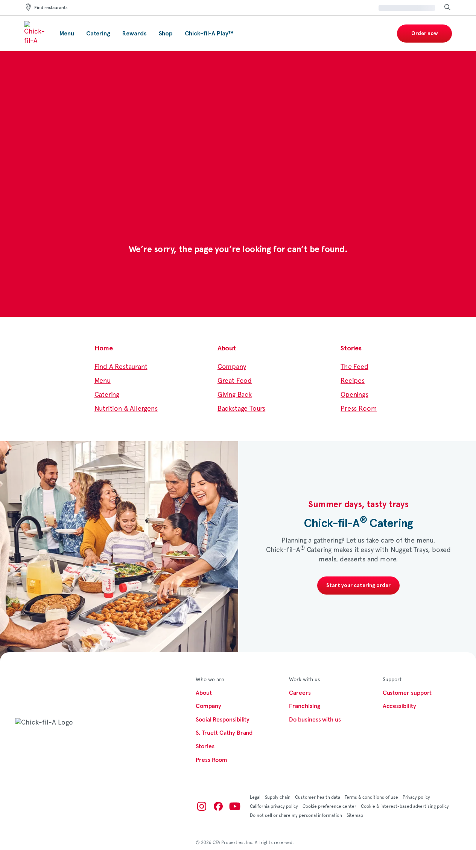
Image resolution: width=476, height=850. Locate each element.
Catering (107, 394)
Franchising (304, 706)
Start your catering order (358, 585)
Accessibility (399, 706)
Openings (354, 394)
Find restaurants (50, 8)
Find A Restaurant (121, 367)
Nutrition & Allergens (126, 408)
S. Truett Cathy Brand (224, 733)
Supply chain (277, 797)
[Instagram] (202, 806)
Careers (299, 693)
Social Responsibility (222, 720)
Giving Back (234, 394)
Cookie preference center (329, 806)
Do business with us (315, 720)
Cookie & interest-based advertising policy (405, 806)
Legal (255, 797)
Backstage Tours (241, 408)
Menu (102, 381)
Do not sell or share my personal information (296, 815)
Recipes (353, 381)
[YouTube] (235, 806)
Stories (351, 348)
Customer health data (317, 797)
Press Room (359, 408)
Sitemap (355, 815)
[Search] (447, 7)
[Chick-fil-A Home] (35, 33)
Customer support (407, 693)
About (226, 348)
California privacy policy (274, 806)
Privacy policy (416, 797)
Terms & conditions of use (371, 797)
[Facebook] (218, 806)
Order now (424, 33)
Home (103, 348)
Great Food (234, 381)
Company (231, 367)
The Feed (354, 367)
